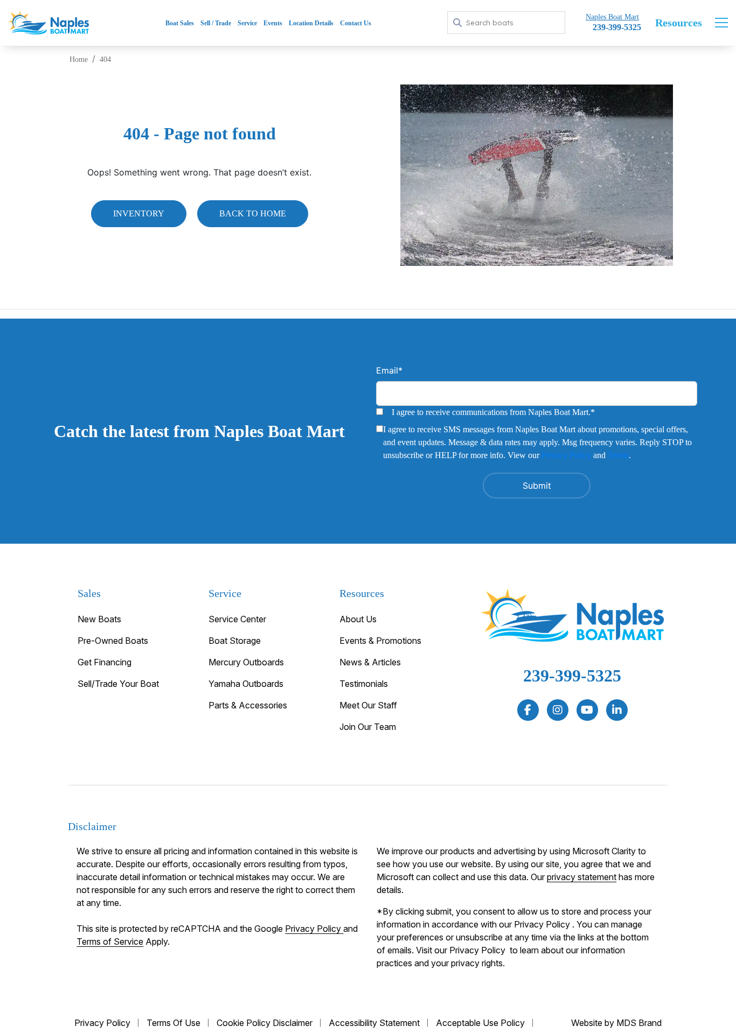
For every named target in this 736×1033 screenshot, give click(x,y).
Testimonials (363, 683)
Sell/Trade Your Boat (118, 683)
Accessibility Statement (374, 1022)
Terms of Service (110, 941)
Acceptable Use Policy (480, 1022)
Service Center (237, 619)
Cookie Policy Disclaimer (265, 1022)
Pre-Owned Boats (113, 640)
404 (105, 59)
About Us (358, 619)
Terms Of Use (173, 1022)
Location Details (311, 23)
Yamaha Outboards (246, 683)
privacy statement (581, 877)
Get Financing (104, 662)
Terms (618, 455)
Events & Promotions (380, 640)
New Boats (99, 619)
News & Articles (370, 662)
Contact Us (355, 23)
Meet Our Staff (368, 705)
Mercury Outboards (246, 662)
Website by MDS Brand (616, 1022)
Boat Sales (179, 23)
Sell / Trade (215, 23)
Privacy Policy (566, 455)
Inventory (138, 213)
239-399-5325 (572, 675)
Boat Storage (235, 640)
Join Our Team (367, 726)
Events (272, 23)
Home (79, 59)
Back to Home (252, 213)
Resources (678, 23)
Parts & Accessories (248, 705)
